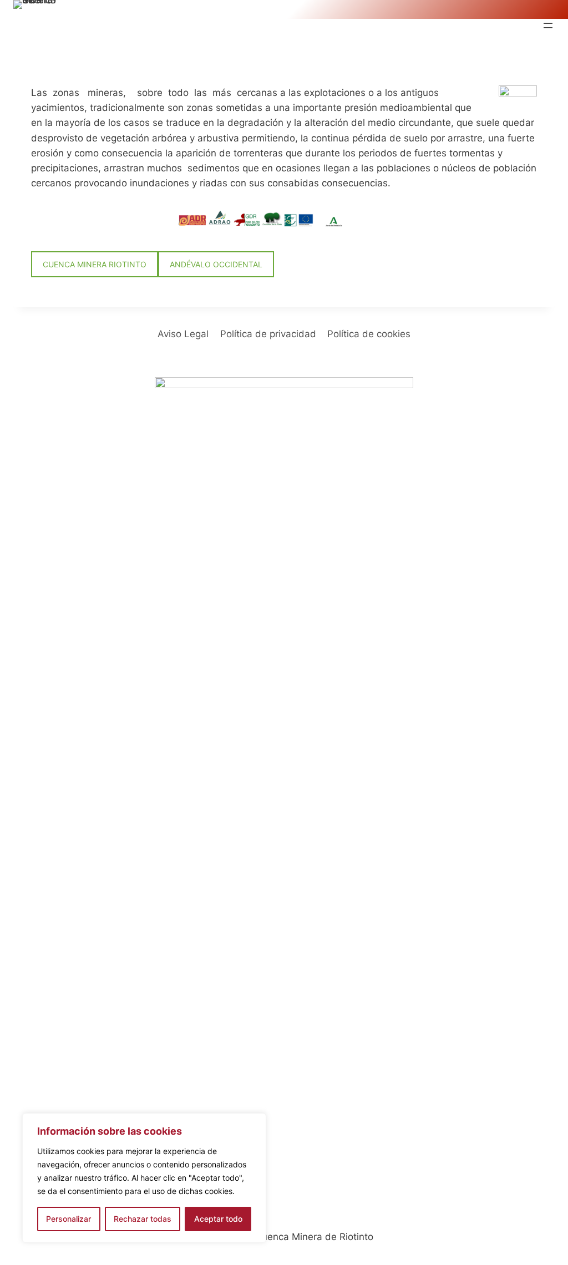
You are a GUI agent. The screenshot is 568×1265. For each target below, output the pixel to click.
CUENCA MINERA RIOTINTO (94, 264)
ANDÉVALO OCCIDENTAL (216, 264)
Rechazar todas (142, 1218)
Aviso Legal (183, 333)
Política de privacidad (268, 333)
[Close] (254, 1122)
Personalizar (68, 1218)
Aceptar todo (218, 1218)
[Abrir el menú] (548, 25)
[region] (144, 1178)
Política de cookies (368, 333)
